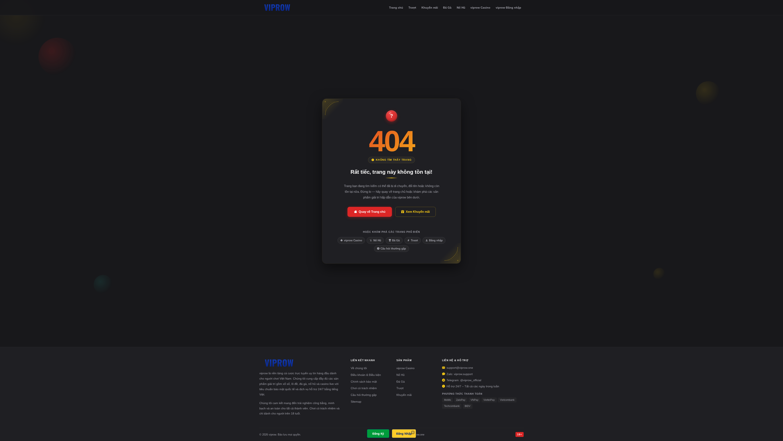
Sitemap (356, 401)
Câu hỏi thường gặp (393, 248)
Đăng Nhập (404, 433)
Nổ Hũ (461, 7)
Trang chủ (396, 7)
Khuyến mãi (429, 7)
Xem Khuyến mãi (418, 211)
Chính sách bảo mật (364, 381)
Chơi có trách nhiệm (364, 388)
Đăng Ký (378, 433)
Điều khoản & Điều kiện (366, 374)
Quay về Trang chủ (372, 211)
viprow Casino (480, 7)
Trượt (412, 7)
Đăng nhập (436, 240)
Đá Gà (447, 7)
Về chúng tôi (359, 368)
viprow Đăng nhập (508, 7)
